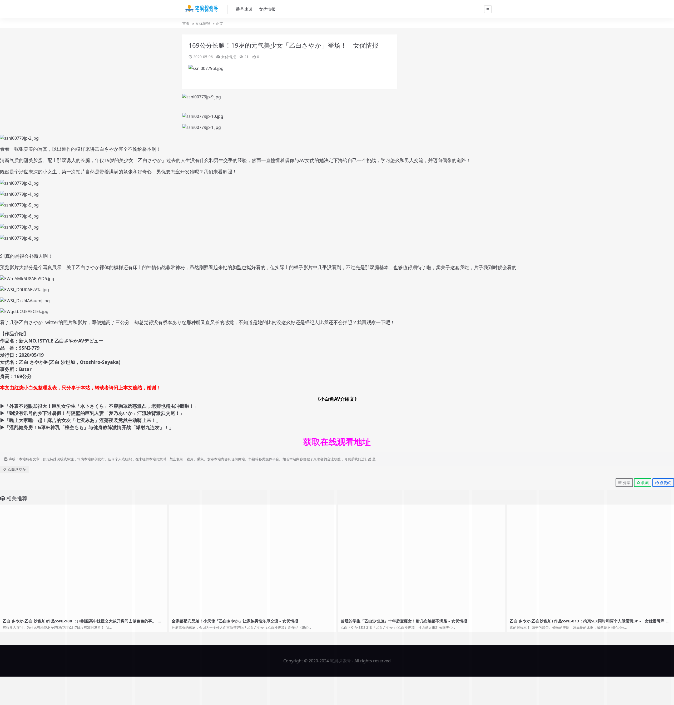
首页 (186, 23)
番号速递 (244, 9)
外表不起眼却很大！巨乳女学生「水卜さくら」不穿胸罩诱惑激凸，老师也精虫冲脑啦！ (101, 406)
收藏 (644, 482)
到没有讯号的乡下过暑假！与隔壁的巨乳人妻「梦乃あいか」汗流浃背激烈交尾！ (94, 413)
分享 (626, 482)
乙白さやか (17, 469)
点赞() (665, 482)
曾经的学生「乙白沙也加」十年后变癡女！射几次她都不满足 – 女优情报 (404, 620)
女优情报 (267, 9)
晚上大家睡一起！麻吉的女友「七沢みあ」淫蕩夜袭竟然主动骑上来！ (82, 420)
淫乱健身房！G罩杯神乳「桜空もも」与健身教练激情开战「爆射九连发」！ (89, 427)
